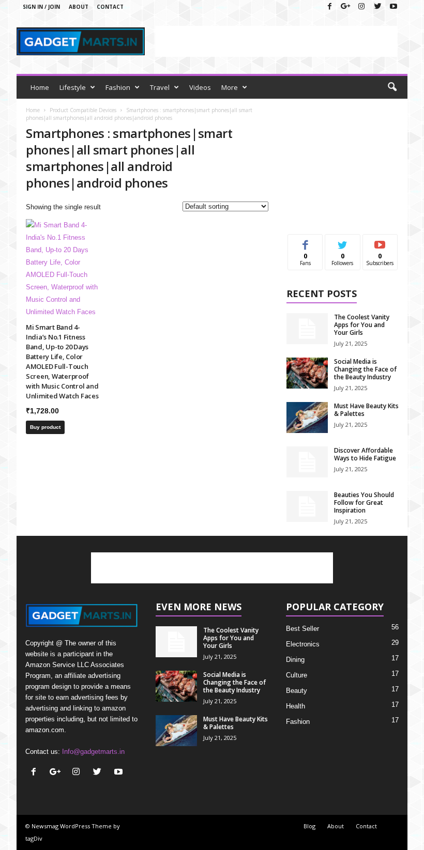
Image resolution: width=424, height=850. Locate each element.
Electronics (303, 644)
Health (295, 706)
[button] (392, 87)
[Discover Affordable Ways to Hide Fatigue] (307, 461)
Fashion (117, 87)
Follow (342, 242)
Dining (295, 659)
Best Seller (302, 628)
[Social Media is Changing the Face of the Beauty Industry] (307, 373)
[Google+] (345, 7)
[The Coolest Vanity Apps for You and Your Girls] (307, 328)
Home (40, 87)
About (78, 6)
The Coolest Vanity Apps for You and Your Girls (361, 325)
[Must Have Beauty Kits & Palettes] (307, 417)
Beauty (296, 690)
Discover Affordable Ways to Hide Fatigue (365, 454)
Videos (200, 87)
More (229, 87)
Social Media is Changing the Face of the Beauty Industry (365, 369)
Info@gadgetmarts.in (93, 751)
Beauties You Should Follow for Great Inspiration (364, 502)
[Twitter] (377, 7)
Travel (160, 87)
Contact (110, 6)
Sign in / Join (41, 6)
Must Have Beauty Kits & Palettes (366, 409)
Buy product (45, 427)
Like (305, 242)
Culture (296, 675)
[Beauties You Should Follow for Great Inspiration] (307, 506)
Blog (309, 826)
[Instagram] (361, 7)
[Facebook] (329, 7)
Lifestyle (72, 87)
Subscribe (380, 242)
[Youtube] (393, 7)
